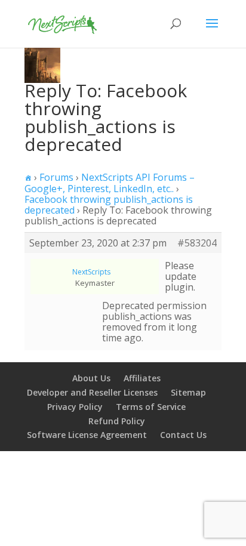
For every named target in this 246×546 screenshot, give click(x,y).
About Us (91, 378)
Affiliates (142, 378)
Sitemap (188, 392)
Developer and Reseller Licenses (92, 392)
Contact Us (183, 434)
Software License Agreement (87, 434)
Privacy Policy (75, 406)
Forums (56, 177)
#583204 (197, 242)
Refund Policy (116, 421)
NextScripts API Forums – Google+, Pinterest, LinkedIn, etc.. (109, 183)
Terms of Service (151, 406)
